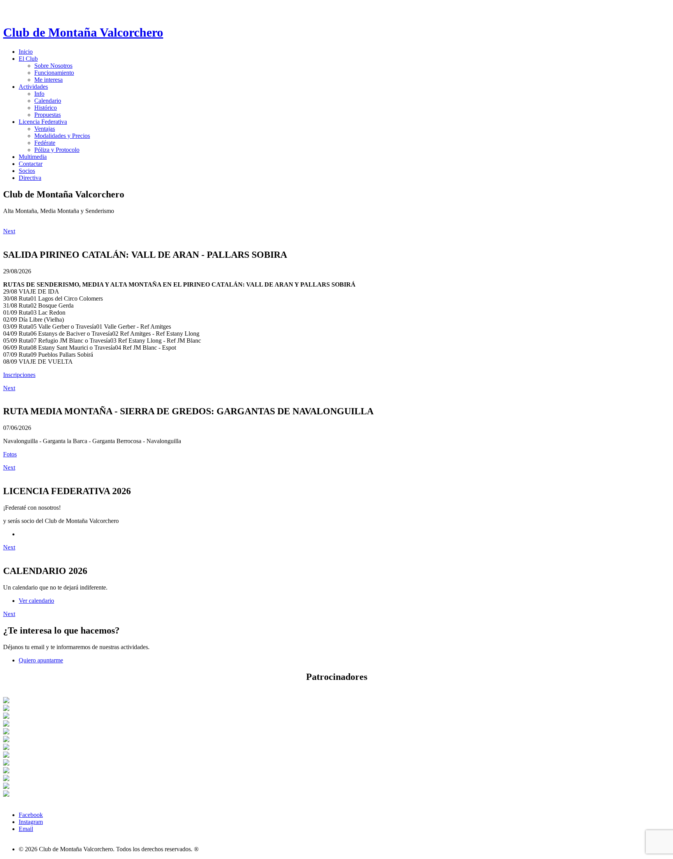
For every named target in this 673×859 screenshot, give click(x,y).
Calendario (47, 100)
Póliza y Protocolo (56, 149)
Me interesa (48, 79)
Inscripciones (19, 374)
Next (9, 231)
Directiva (30, 177)
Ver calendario (36, 600)
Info (39, 93)
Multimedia (33, 156)
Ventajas (44, 128)
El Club (28, 58)
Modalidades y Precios (62, 135)
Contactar (30, 163)
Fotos (10, 454)
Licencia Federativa (43, 121)
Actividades (33, 86)
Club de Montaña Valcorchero (83, 32)
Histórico (45, 107)
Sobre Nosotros (53, 65)
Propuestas (47, 114)
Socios (27, 170)
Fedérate (44, 142)
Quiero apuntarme (41, 660)
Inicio (26, 51)
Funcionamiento (54, 72)
